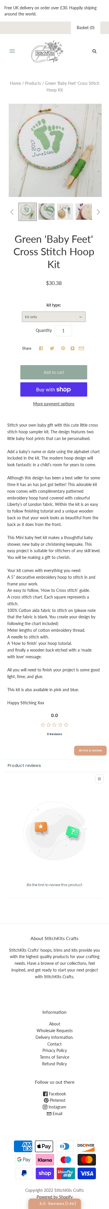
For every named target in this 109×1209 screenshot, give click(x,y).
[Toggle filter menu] (99, 779)
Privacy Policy (54, 1050)
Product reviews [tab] (24, 765)
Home (15, 83)
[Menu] (12, 51)
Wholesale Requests (55, 1030)
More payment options (53, 403)
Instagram (56, 1106)
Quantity (44, 330)
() (85, 27)
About (54, 1023)
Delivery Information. (54, 1037)
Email (56, 1113)
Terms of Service (54, 1057)
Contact (54, 1043)
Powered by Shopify (55, 1196)
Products (33, 83)
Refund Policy (54, 1063)
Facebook (57, 1093)
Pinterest (57, 1100)
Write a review (90, 750)
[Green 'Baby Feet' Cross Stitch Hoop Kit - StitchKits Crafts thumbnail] (28, 212)
